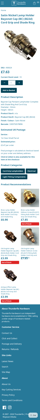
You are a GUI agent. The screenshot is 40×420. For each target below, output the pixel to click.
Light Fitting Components (14, 177)
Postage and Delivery (12, 343)
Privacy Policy (8, 395)
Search (5, 366)
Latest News (7, 361)
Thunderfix (19, 414)
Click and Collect (9, 338)
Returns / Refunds (10, 349)
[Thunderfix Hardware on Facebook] (4, 407)
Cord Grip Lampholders (13, 171)
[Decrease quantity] (4, 82)
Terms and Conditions (12, 400)
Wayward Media (9, 417)
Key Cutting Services (11, 389)
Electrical (32, 171)
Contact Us (7, 333)
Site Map (6, 372)
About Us (6, 384)
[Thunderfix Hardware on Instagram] (10, 407)
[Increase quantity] (19, 82)
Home (3, 10)
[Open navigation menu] (2, 2)
